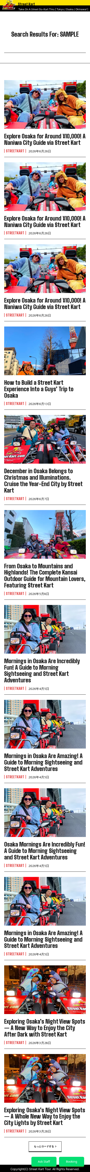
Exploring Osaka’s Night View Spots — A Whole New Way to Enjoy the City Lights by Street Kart (44, 1116)
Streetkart (15, 151)
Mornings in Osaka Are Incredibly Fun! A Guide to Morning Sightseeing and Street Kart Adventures (42, 670)
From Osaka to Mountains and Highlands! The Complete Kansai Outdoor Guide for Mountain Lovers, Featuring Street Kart (44, 575)
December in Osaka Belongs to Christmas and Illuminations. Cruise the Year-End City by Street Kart (43, 480)
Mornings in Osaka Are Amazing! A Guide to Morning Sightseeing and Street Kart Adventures (43, 762)
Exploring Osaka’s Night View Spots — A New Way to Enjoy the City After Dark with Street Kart (44, 1028)
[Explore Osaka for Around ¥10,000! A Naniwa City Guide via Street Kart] (45, 104)
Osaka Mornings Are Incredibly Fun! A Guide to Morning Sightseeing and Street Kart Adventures (44, 851)
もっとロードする (44, 1146)
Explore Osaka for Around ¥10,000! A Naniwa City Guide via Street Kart (45, 139)
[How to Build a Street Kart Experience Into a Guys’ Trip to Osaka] (45, 351)
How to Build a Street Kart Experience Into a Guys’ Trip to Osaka (38, 389)
